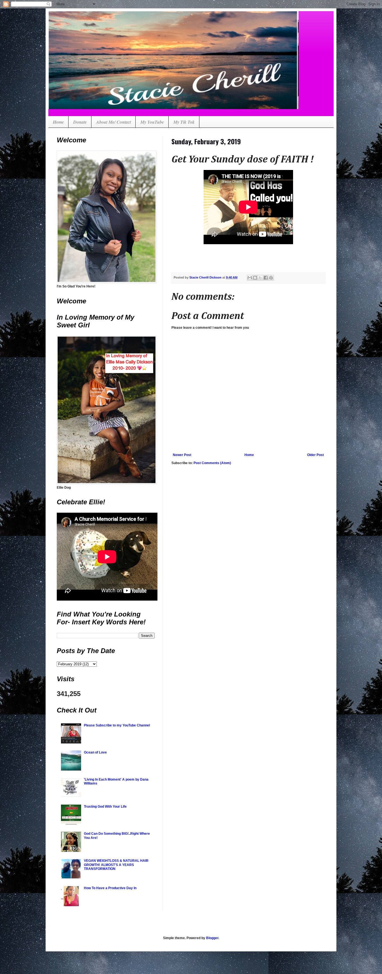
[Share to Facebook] (265, 277)
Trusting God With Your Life (105, 807)
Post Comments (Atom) (212, 463)
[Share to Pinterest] (271, 277)
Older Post (315, 455)
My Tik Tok (184, 122)
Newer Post (182, 455)
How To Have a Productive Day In (110, 888)
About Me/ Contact (113, 122)
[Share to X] (260, 277)
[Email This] (250, 277)
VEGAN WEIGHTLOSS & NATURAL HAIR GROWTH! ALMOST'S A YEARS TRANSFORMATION (116, 865)
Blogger (212, 938)
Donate (80, 122)
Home (58, 122)
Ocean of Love (95, 752)
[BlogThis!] (255, 277)
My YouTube (152, 122)
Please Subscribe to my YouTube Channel (117, 725)
